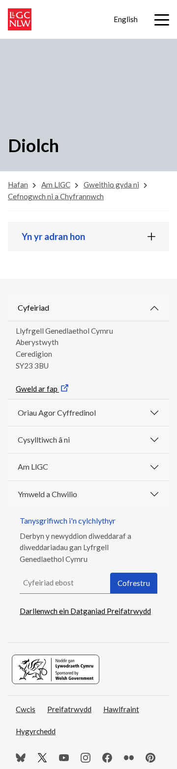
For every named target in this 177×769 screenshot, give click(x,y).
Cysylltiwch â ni (44, 439)
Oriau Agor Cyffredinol (57, 412)
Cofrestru (134, 583)
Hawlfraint (121, 709)
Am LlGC (33, 466)
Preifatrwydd (69, 709)
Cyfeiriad (33, 307)
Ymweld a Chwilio (47, 494)
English (126, 19)
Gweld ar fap (37, 388)
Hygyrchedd (36, 731)
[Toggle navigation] (161, 20)
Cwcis (25, 709)
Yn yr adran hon (53, 236)
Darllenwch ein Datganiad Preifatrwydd (85, 611)
